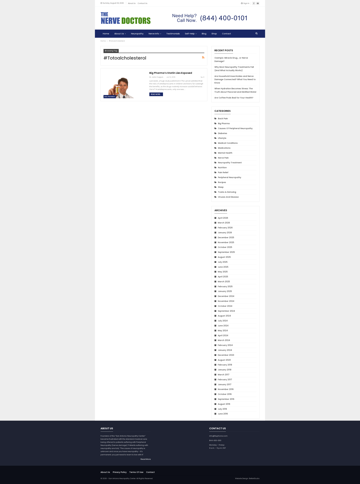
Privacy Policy (120, 472)
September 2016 (226, 399)
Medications (224, 148)
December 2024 (226, 296)
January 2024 (225, 350)
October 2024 (225, 306)
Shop (214, 33)
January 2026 (225, 232)
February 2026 (225, 227)
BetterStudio (254, 478)
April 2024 (223, 335)
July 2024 (223, 320)
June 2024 (223, 325)
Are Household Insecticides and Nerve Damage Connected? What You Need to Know (235, 79)
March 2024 (224, 340)
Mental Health (225, 152)
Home (106, 33)
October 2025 (225, 247)
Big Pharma (109, 96)
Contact (226, 33)
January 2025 (225, 291)
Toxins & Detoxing (227, 192)
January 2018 (224, 369)
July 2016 (222, 409)
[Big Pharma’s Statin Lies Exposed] (125, 84)
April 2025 (223, 276)
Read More (146, 459)
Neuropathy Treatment (230, 162)
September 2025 (226, 252)
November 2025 (226, 242)
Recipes (222, 182)
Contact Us (142, 3)
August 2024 (224, 315)
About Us (132, 3)
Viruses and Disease (228, 197)
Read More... (156, 94)
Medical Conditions (228, 143)
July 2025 (223, 262)
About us (105, 472)
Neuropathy (137, 33)
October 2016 (225, 394)
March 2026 (224, 222)
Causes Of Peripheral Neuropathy (235, 128)
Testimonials (173, 33)
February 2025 (225, 286)
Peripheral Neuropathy (229, 177)
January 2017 (224, 384)
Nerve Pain (223, 157)
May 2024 (223, 330)
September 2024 (226, 311)
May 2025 (223, 271)
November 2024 (226, 301)
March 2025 (224, 281)
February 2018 (225, 364)
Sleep (221, 187)
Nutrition (222, 167)
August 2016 (224, 404)
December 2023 (226, 355)
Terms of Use (136, 472)
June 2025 (223, 267)
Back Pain (223, 118)
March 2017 (223, 374)
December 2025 (226, 237)
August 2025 (224, 257)
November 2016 (226, 389)
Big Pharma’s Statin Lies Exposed (170, 73)
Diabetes (222, 133)
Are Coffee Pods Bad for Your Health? (233, 97)
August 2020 (224, 360)
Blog (204, 33)
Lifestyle (222, 138)
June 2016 (223, 413)
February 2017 (225, 379)
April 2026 (223, 218)
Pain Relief (223, 172)
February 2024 (225, 345)
